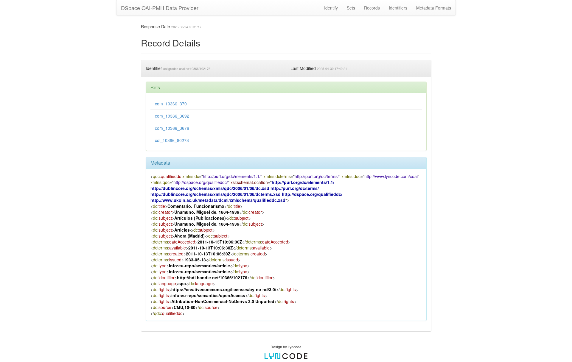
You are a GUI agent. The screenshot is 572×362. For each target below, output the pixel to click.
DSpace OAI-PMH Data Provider (159, 8)
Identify (331, 8)
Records (372, 8)
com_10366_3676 (172, 128)
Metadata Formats (433, 8)
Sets (351, 8)
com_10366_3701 (172, 104)
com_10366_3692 (172, 116)
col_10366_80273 (172, 140)
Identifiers (398, 8)
